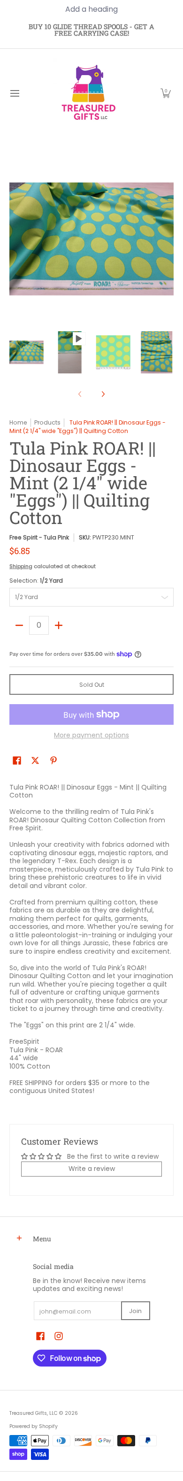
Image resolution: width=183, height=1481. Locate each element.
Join (135, 1311)
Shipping (20, 566)
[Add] (59, 625)
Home (18, 422)
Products (47, 422)
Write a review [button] (92, 1168)
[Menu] (14, 93)
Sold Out (91, 685)
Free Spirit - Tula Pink (39, 537)
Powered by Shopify (33, 1426)
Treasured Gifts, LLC (33, 1413)
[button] (166, 93)
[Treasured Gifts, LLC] (88, 93)
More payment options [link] (91, 735)
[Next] (102, 394)
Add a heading (91, 9)
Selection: (36, 581)
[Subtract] (19, 625)
